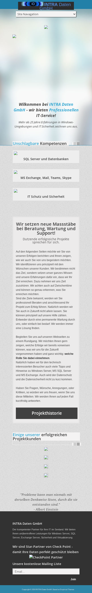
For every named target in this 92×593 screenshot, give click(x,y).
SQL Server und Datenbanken (46, 159)
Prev (74, 143)
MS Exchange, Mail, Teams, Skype (46, 178)
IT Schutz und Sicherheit (46, 196)
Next (78, 143)
